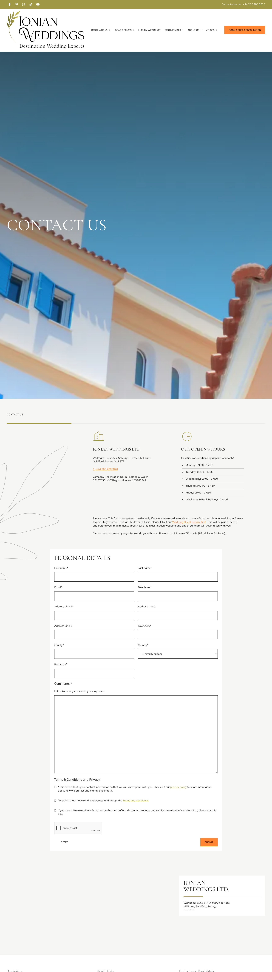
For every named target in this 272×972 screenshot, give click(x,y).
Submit (209, 842)
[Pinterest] (16, 4)
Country (143, 645)
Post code (60, 664)
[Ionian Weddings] (45, 30)
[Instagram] (23, 4)
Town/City (144, 625)
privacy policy (178, 787)
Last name (145, 567)
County (59, 645)
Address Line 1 (63, 606)
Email (58, 587)
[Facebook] (9, 4)
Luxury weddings (149, 30)
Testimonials (173, 30)
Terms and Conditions (136, 800)
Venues (210, 30)
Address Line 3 (63, 625)
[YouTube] (38, 4)
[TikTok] (31, 4)
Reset (64, 842)
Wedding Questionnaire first (189, 522)
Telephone (144, 587)
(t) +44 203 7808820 (105, 469)
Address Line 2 (147, 606)
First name (61, 567)
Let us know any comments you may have (79, 691)
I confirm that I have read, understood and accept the (103, 800)
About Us (193, 30)
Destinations (99, 30)
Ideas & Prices (123, 30)
